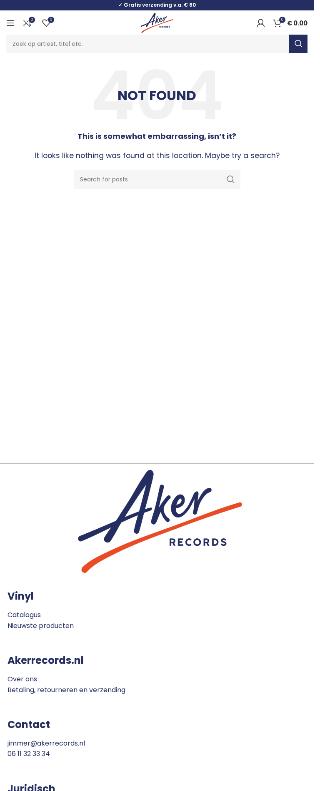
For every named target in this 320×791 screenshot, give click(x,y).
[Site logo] (156, 22)
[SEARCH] (298, 44)
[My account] (260, 23)
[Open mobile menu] (10, 23)
